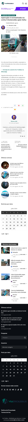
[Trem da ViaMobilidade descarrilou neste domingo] (5, 293)
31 (14, 228)
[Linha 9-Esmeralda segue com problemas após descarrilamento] (5, 277)
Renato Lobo (12, 25)
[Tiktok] (18, 389)
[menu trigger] (26, 3)
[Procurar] (23, 3)
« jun (2, 234)
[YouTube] (24, 136)
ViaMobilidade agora (8, 15)
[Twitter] (4, 389)
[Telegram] (13, 389)
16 (10, 222)
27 (25, 225)
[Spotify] (21, 389)
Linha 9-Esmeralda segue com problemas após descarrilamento (18, 276)
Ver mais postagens (14, 123)
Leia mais (22, 254)
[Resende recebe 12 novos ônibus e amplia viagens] (5, 194)
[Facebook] (14, 105)
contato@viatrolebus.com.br (17, 420)
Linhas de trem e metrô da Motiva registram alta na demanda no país (16, 174)
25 (17, 225)
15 (6, 222)
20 (25, 222)
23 (10, 225)
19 (21, 222)
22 (6, 225)
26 (21, 225)
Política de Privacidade (8, 410)
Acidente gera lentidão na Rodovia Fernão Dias (16, 164)
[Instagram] (21, 136)
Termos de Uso (5, 412)
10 (14, 219)
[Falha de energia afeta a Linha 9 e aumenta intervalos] (5, 262)
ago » (7, 234)
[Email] (14, 109)
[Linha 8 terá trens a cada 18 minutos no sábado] (5, 250)
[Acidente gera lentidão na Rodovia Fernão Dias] (5, 165)
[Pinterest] (18, 105)
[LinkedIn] (22, 136)
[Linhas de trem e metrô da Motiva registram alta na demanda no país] (5, 175)
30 (10, 228)
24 (14, 225)
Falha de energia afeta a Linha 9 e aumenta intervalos (18, 262)
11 (17, 219)
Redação (15, 252)
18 (17, 222)
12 (21, 219)
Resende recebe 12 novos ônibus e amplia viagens (18, 193)
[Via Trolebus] (14, 401)
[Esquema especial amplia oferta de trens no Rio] (5, 185)
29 (6, 228)
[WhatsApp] (22, 105)
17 (14, 222)
